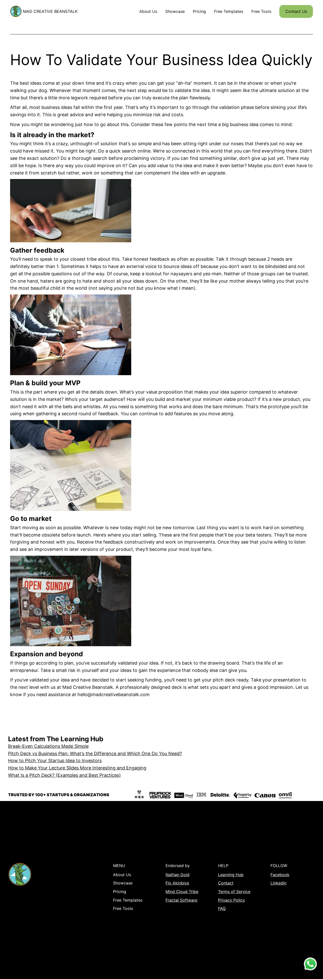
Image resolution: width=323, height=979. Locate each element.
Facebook (280, 874)
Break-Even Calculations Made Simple (48, 746)
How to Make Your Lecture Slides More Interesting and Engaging (77, 767)
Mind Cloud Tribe (182, 891)
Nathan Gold (178, 874)
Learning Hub (231, 874)
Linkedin (278, 882)
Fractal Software (181, 900)
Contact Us (296, 11)
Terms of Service (234, 891)
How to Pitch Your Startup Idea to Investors (55, 760)
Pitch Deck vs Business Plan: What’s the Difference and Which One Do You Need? (95, 753)
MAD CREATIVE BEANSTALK (50, 11)
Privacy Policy (231, 900)
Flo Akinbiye (177, 882)
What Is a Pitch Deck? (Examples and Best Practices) (64, 775)
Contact (225, 882)
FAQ (222, 908)
